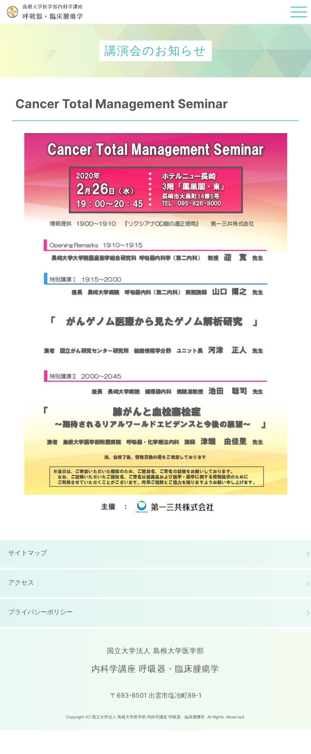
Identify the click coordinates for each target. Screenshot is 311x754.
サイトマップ (27, 553)
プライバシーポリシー (40, 612)
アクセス (21, 582)
